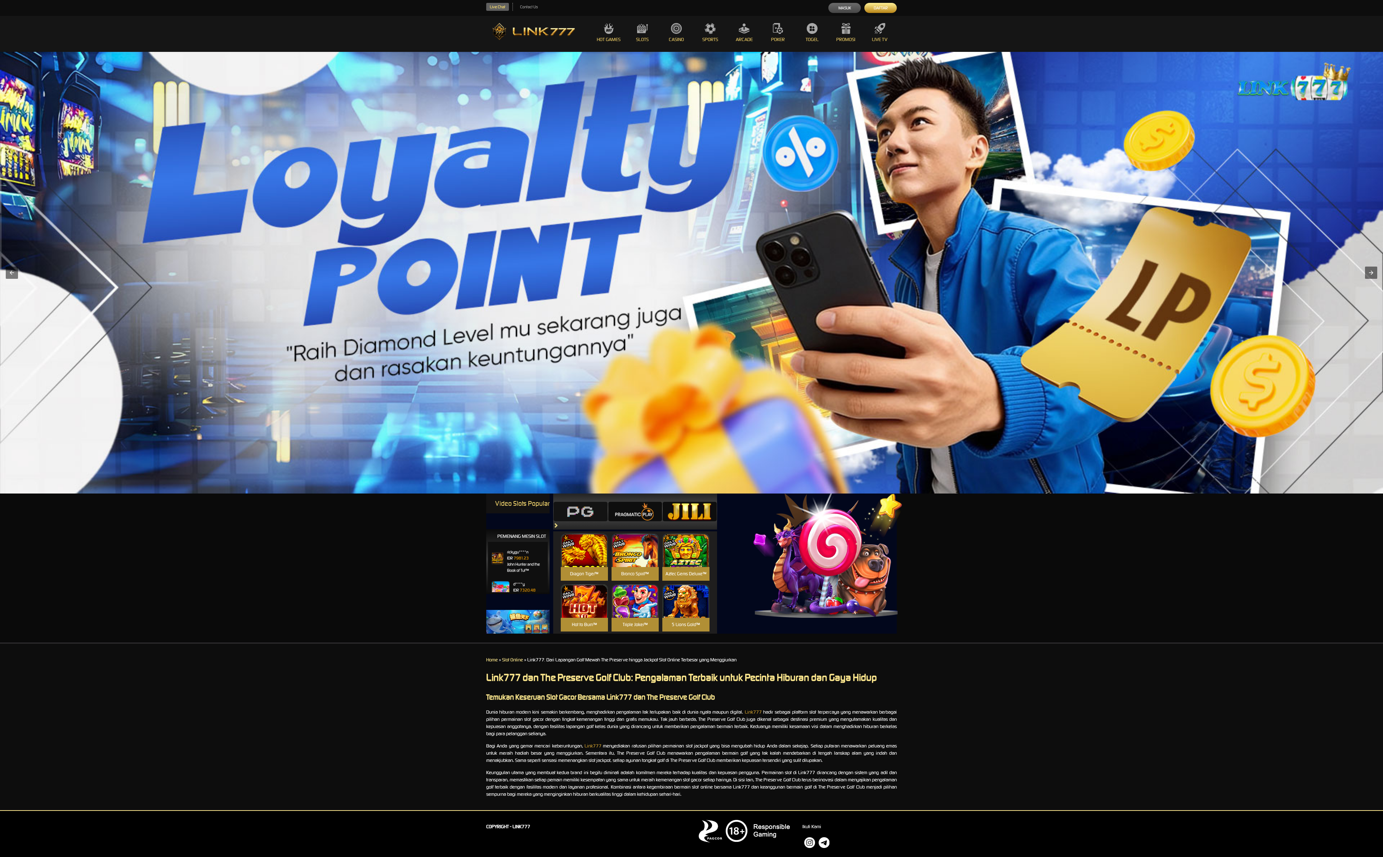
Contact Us (529, 6)
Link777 (753, 712)
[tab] (581, 511)
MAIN (584, 558)
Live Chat (497, 6)
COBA (584, 542)
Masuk (844, 7)
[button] (12, 273)
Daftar (881, 7)
